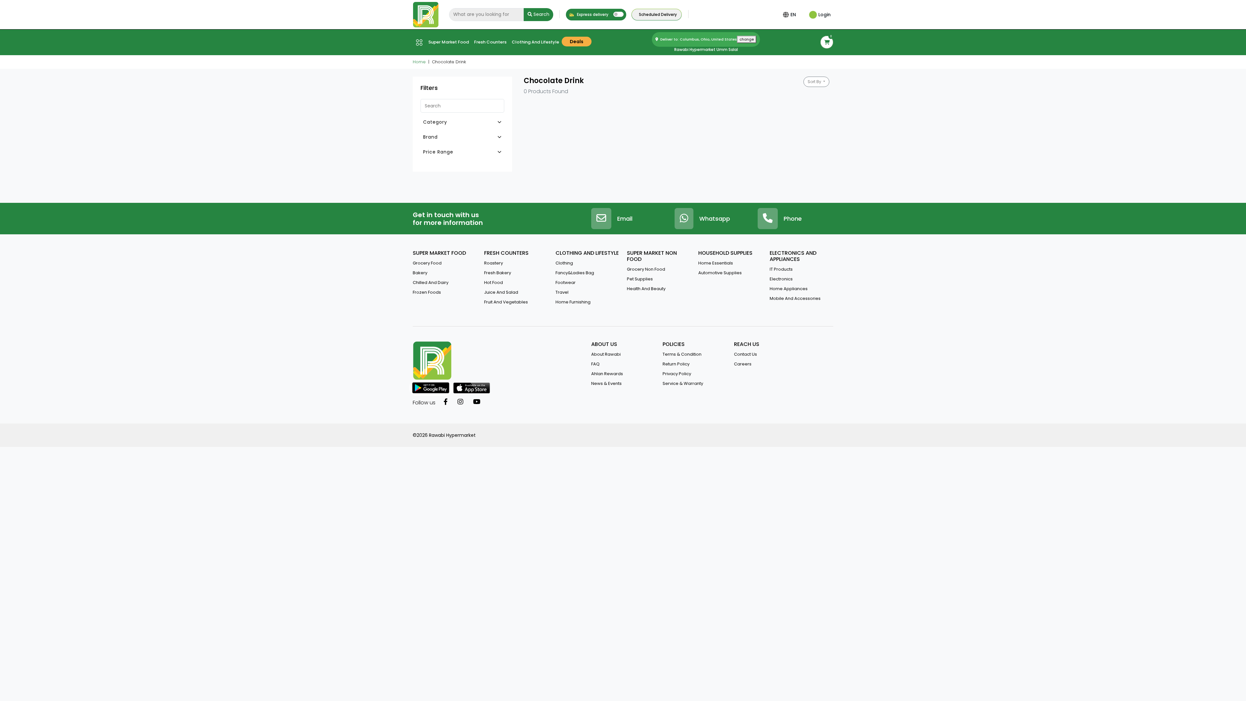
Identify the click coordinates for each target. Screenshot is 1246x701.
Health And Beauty (646, 289)
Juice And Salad (501, 292)
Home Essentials (715, 263)
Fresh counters (490, 42)
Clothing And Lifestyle (535, 42)
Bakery (420, 273)
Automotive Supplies (720, 273)
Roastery (493, 263)
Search (540, 14)
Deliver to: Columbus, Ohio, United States (706, 39)
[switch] (618, 14)
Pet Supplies (640, 279)
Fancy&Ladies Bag (575, 273)
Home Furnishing (573, 302)
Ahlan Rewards (607, 374)
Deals (576, 41)
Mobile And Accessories (795, 298)
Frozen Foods (427, 292)
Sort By (815, 81)
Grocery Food (427, 263)
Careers (742, 364)
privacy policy (677, 374)
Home (419, 62)
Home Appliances (789, 289)
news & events (606, 383)
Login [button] (824, 14)
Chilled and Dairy (430, 282)
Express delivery (592, 14)
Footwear (566, 282)
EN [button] (793, 14)
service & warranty (683, 383)
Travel (562, 292)
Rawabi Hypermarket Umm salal (706, 49)
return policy (676, 364)
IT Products (781, 269)
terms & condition (682, 354)
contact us (745, 354)
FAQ (595, 364)
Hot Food (493, 282)
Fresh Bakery (497, 273)
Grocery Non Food (646, 269)
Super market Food (448, 42)
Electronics (781, 279)
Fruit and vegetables (506, 302)
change (746, 39)
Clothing (564, 263)
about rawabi (606, 354)
